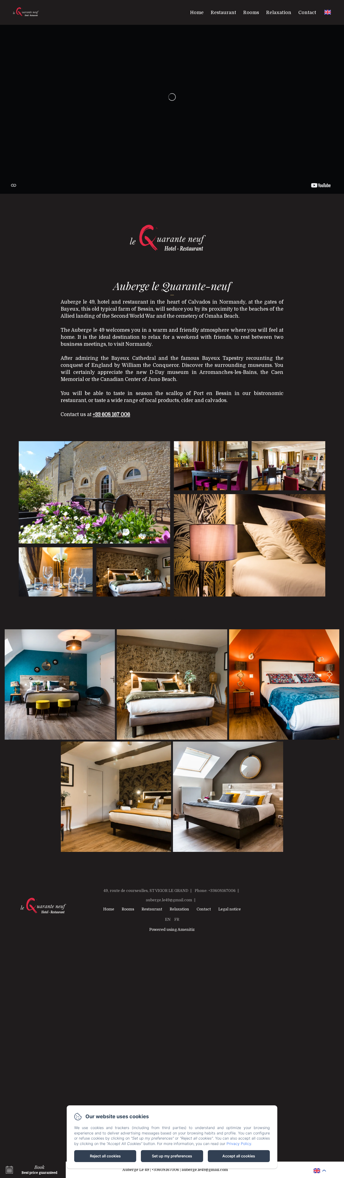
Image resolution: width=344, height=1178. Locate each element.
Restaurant (223, 12)
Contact (307, 12)
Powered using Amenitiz (172, 930)
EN (168, 919)
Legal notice (229, 909)
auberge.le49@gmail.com (205, 1170)
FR (176, 919)
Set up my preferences (172, 1156)
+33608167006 (165, 1170)
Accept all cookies (238, 1156)
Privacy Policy (239, 1143)
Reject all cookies (105, 1156)
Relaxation (278, 12)
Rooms (251, 12)
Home (197, 12)
